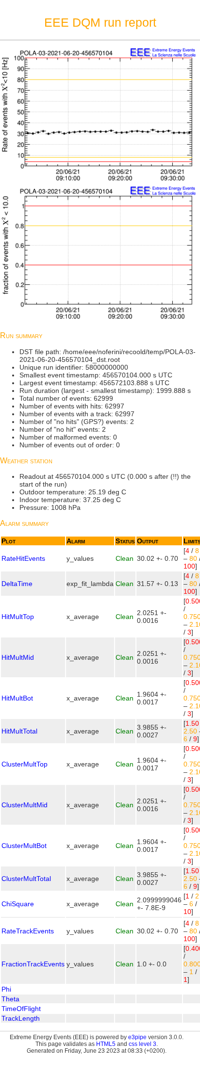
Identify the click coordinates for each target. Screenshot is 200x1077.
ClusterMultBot (24, 845)
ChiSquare (17, 904)
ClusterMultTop (24, 764)
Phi (6, 989)
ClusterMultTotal (26, 878)
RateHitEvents (23, 558)
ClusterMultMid (24, 805)
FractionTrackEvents (33, 964)
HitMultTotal (19, 731)
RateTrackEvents (27, 931)
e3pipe (137, 1037)
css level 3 (142, 1044)
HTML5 (106, 1044)
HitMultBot (17, 698)
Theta (10, 999)
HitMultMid (17, 657)
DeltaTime (17, 583)
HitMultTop (17, 616)
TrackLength (20, 1018)
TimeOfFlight (21, 1008)
